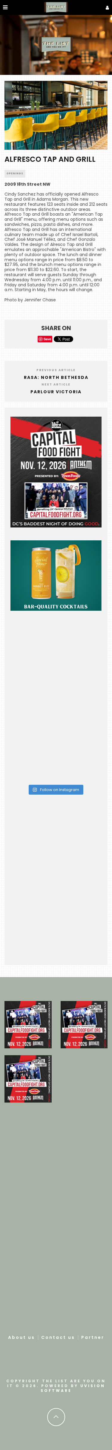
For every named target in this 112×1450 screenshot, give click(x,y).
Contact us (58, 1337)
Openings (15, 173)
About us (21, 1337)
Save (47, 339)
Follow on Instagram (59, 790)
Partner (92, 1337)
